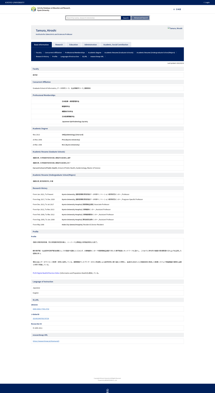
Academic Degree (94, 52)
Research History (42, 56)
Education (73, 44)
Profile (54, 56)
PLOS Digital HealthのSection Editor (46, 273)
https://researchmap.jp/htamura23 (46, 341)
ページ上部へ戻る (210, 388)
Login (207, 2)
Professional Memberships (75, 52)
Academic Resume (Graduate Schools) (118, 52)
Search (126, 17)
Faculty (39, 52)
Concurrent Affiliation (53, 52)
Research (59, 44)
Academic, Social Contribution (115, 44)
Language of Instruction (70, 56)
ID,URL (84, 56)
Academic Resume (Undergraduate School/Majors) (156, 52)
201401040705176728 (41, 318)
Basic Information (41, 44)
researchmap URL (97, 56)
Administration (91, 44)
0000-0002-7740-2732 (41, 309)
